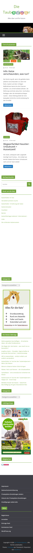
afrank (6, 67)
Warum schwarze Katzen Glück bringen (13, 366)
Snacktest (4, 210)
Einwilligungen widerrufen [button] (9, 502)
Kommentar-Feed (6, 527)
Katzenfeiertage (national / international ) (14, 216)
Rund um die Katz (8, 64)
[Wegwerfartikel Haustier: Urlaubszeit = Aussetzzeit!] (16, 124)
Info (19, 61)
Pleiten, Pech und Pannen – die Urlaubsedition (15, 369)
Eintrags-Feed (5, 523)
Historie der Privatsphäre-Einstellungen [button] (13, 498)
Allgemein (6, 61)
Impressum (4, 486)
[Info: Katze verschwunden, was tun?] (16, 55)
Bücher (3, 213)
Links (3, 219)
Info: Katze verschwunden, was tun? (16, 72)
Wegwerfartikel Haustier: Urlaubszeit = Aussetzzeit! (16, 146)
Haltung (13, 61)
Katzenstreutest (6, 207)
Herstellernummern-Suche (9, 201)
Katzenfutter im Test (7, 198)
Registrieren (5, 515)
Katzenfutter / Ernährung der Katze (12, 204)
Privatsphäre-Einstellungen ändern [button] (12, 494)
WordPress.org (6, 531)
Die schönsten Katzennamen (10, 222)
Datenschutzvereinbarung (9, 490)
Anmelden (4, 519)
